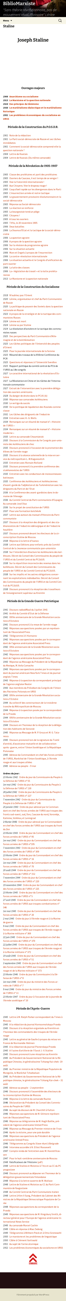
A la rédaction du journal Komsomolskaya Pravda (34, 1024)
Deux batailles (16, 226)
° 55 (28, 780)
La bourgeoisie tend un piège (24, 211)
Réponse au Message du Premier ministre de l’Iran (35, 1128)
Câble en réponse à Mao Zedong (26, 1229)
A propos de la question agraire (25, 241)
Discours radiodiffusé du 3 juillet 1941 (28, 609)
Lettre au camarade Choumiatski (26, 436)
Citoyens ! (14, 215)
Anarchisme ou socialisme (23, 96)
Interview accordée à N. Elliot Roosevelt (30, 1147)
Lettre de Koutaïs (18, 154)
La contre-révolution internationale (28, 256)
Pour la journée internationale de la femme (32, 351)
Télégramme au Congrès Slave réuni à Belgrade (34, 1143)
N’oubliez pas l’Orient (20, 295)
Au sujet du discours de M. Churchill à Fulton (31, 1110)
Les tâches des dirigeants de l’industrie (29, 414)
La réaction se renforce (21, 207)
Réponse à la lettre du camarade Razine (30, 1098)
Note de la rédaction (20, 135)
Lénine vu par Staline (20, 325)
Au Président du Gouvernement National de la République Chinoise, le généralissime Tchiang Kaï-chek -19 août (32, 1061)
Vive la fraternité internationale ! (26, 181)
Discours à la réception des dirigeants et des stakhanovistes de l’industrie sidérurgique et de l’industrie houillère (31, 526)
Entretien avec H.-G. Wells (23, 418)
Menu (6, 20)
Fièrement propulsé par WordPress (33, 1294)
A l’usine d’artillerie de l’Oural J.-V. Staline (31, 1050)
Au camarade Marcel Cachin (23, 1225)
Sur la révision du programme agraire (28, 245)
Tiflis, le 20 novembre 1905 (23, 222)
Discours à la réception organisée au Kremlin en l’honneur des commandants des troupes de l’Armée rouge (31, 1032)
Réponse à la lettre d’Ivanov (24, 540)
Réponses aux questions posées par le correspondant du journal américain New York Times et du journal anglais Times (32, 673)
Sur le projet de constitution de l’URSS (29, 507)
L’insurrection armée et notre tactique (29, 193)
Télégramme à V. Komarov (23, 635)
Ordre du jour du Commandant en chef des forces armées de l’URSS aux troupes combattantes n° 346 (32, 903)
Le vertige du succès (19, 403)
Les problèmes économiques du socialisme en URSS (36, 1247)
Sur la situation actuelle (21, 248)
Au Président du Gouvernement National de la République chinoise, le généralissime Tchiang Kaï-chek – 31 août (33, 1080)
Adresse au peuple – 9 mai (22, 765)
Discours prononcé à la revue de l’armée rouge (33, 624)
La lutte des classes (19, 267)
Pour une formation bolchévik (25, 511)
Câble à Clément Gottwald (23, 1240)
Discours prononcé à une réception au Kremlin (33, 1054)
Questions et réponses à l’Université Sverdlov (33, 362)
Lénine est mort (17, 321)
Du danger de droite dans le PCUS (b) (28, 395)
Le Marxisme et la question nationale (29, 100)
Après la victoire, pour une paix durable (29, 1132)
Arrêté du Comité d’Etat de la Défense (29, 613)
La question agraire (19, 237)
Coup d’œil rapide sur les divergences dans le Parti (35, 189)
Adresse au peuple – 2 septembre (26, 1087)
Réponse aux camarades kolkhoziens (28, 399)
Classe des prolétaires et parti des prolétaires (33, 174)
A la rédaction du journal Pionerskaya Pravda (32, 1046)
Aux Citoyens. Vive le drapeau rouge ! (28, 185)
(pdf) (40, 1162)
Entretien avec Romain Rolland (25, 462)
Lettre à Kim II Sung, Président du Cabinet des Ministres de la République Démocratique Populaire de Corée (32, 1199)
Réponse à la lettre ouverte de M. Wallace (30, 1180)
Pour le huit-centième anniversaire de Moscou (33, 1158)
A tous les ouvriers (18, 219)
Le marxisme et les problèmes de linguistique (33, 1236)
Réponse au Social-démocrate (25, 204)
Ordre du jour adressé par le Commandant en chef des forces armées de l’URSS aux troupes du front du (32, 825)
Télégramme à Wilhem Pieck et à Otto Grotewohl (35, 1232)
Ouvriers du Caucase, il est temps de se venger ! (33, 178)
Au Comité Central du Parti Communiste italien (34, 1191)
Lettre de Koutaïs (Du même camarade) (29, 157)
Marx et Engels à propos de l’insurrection (30, 252)
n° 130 (27, 788)
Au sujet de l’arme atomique (23, 1243)
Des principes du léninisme (24, 103)
